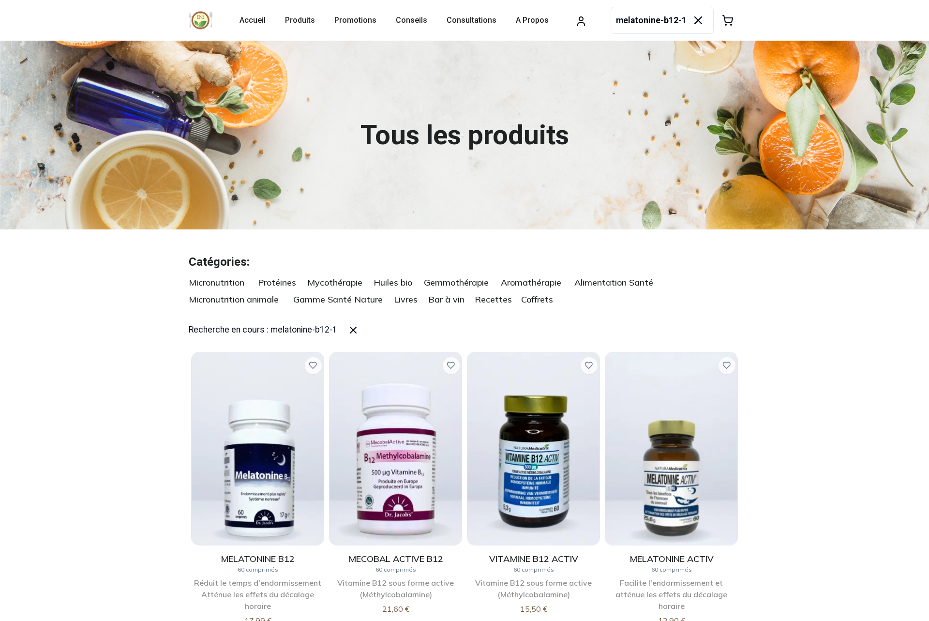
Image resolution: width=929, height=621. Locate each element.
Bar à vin (446, 299)
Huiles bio (393, 282)
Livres (406, 299)
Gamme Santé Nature (338, 299)
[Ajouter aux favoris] (313, 365)
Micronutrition (216, 282)
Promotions (355, 20)
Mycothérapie (334, 282)
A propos (532, 20)
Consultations (471, 20)
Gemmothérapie (456, 282)
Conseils (411, 20)
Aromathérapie (531, 282)
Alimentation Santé (613, 282)
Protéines (277, 282)
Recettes (493, 299)
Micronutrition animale (234, 299)
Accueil (253, 20)
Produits (300, 20)
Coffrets (537, 299)
